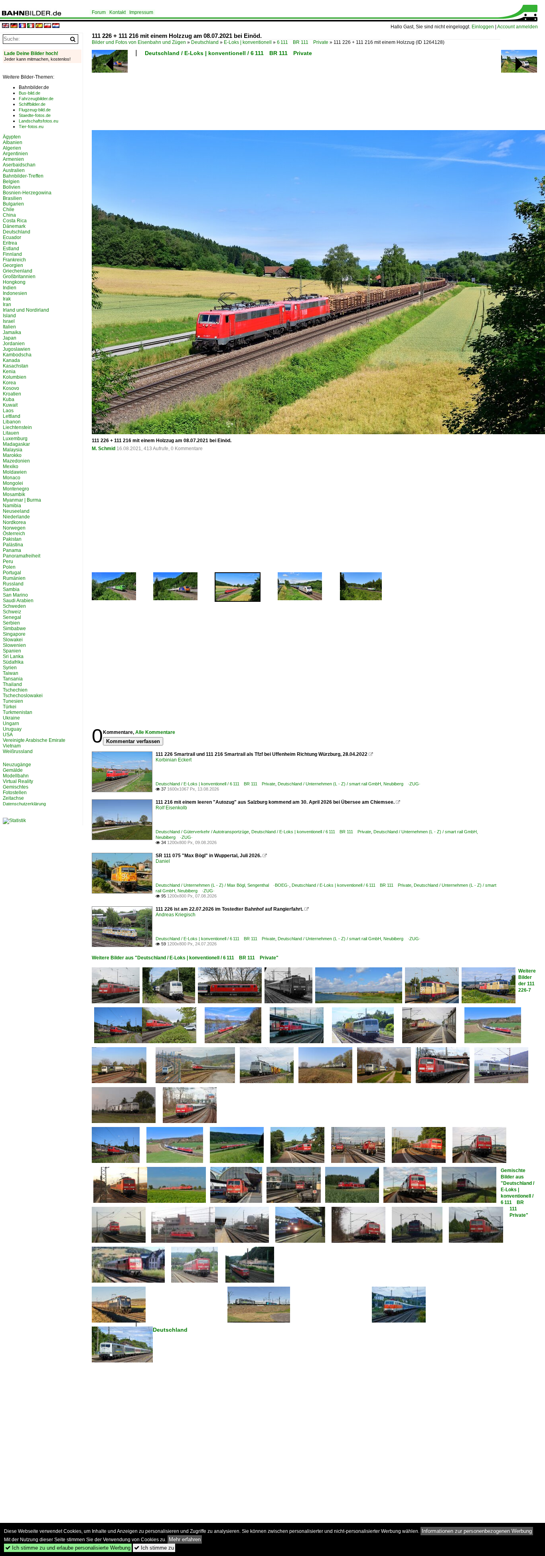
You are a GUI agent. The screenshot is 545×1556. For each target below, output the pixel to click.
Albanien (12, 142)
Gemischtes (15, 787)
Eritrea (10, 243)
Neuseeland (16, 511)
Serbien (11, 623)
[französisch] (22, 26)
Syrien (10, 667)
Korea (9, 383)
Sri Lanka (13, 656)
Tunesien (13, 701)
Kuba (8, 399)
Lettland (11, 416)
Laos (8, 410)
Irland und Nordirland (26, 310)
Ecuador (12, 237)
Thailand (12, 684)
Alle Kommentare (155, 732)
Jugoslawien (16, 349)
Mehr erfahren (185, 1539)
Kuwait (10, 405)
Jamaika (12, 332)
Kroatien (12, 394)
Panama (12, 550)
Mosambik (14, 494)
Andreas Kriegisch (175, 914)
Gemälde (13, 770)
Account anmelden (517, 27)
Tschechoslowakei (23, 695)
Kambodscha (17, 355)
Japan (9, 338)
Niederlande (16, 517)
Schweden (14, 606)
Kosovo (11, 388)
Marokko (12, 455)
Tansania (13, 679)
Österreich (14, 533)
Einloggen (483, 27)
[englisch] (5, 26)
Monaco (11, 477)
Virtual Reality (18, 781)
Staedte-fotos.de (35, 115)
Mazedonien (16, 461)
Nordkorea (14, 522)
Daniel (163, 861)
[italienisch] (30, 26)
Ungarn (11, 723)
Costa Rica (15, 220)
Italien (9, 327)
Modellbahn (16, 776)
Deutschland (205, 42)
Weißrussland (18, 751)
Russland (13, 584)
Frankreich (14, 260)
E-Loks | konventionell (248, 42)
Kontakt (117, 12)
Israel (9, 321)
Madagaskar (16, 444)
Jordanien (14, 343)
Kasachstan (15, 366)
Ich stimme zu (154, 1548)
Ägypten (12, 137)
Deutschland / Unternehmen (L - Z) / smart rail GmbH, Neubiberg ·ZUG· (349, 783)
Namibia (12, 505)
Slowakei (13, 640)
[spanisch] (39, 26)
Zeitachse (13, 798)
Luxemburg (15, 438)
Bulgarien (13, 204)
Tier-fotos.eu (31, 126)
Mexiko (10, 466)
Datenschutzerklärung (24, 803)
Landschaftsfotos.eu (38, 121)
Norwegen (14, 528)
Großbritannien (19, 276)
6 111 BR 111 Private (302, 42)
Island (9, 315)
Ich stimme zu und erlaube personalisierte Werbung (67, 1548)
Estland (11, 248)
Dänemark (14, 226)
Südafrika (13, 662)
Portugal (12, 572)
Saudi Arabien (18, 600)
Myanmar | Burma (22, 500)
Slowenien (14, 645)
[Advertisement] (296, 96)
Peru (8, 561)
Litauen (11, 433)
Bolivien (11, 187)
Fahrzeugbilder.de (36, 98)
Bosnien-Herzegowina (27, 193)
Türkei (9, 707)
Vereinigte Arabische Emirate (34, 740)
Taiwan (10, 673)
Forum (99, 12)
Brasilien (12, 198)
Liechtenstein (17, 427)
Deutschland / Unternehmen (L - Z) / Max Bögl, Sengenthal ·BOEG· (222, 885)
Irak (7, 299)
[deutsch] (14, 26)
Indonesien (15, 293)
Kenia (9, 371)
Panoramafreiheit (21, 556)
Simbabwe (14, 628)
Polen (9, 567)
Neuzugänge (17, 764)
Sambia (11, 589)
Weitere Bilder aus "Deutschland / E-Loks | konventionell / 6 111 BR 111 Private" (185, 958)
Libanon (12, 422)
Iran (7, 304)
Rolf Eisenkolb (171, 808)
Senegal (12, 617)
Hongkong (14, 282)
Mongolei (13, 483)
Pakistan (12, 539)
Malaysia (12, 450)
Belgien (11, 181)
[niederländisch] (55, 26)
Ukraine (11, 718)
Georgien (13, 265)
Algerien (12, 148)
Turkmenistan (17, 712)
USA (8, 734)
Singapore (14, 634)
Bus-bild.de (29, 93)
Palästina (13, 545)
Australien (14, 170)
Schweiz (12, 612)
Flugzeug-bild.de (35, 109)
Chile (8, 209)
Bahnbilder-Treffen (23, 176)
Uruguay (12, 729)
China (9, 215)
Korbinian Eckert (174, 760)
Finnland (12, 254)
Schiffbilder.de (32, 104)
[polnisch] (47, 26)
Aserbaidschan (19, 165)
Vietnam (12, 746)
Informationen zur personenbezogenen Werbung (477, 1531)
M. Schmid (103, 448)
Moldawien (15, 472)
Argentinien (15, 153)
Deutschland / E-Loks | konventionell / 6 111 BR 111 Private (228, 53)
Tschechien (15, 690)
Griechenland (17, 271)
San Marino (15, 595)
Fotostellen (15, 792)
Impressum (141, 12)
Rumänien (14, 578)
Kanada (11, 360)
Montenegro (16, 489)
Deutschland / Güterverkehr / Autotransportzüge (202, 831)
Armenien (13, 159)
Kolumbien (14, 377)
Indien (9, 288)
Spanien (12, 651)
